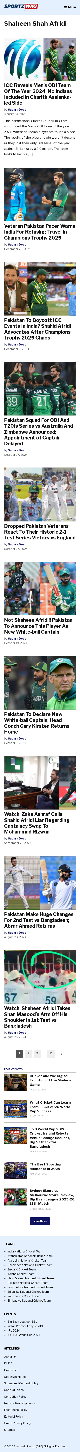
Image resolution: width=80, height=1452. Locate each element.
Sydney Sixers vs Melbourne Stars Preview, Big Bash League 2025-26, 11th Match (52, 1196)
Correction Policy (15, 1396)
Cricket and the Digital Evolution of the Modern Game (50, 1080)
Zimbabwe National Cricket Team (29, 1300)
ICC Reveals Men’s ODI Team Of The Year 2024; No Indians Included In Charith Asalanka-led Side (38, 94)
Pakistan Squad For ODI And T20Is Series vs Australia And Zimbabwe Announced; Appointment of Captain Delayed (38, 431)
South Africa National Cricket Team (30, 1287)
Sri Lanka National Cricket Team (28, 1291)
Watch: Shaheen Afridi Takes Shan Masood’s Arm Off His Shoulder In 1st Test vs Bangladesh (37, 1017)
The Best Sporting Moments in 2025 (46, 1166)
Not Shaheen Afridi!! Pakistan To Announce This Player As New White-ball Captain (38, 626)
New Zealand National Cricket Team (31, 1278)
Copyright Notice (15, 1377)
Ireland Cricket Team (21, 1274)
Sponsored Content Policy (21, 1383)
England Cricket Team (22, 1269)
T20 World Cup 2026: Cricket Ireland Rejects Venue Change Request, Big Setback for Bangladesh (50, 1137)
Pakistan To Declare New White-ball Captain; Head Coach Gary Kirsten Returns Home (37, 723)
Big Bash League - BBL (22, 1321)
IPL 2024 (14, 1330)
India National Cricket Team (25, 1251)
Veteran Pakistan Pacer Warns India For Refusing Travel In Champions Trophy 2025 (39, 232)
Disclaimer (11, 1370)
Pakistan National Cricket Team (28, 1283)
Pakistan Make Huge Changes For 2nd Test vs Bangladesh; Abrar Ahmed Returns (39, 920)
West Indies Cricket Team (24, 1296)
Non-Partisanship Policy (19, 1403)
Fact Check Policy (15, 1410)
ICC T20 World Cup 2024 (24, 1335)
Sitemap (9, 1430)
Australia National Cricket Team (28, 1260)
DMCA (8, 1363)
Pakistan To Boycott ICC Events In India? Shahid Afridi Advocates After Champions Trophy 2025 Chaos (37, 329)
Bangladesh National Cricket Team (30, 1265)
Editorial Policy (13, 1416)
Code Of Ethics (14, 1390)
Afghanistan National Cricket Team (30, 1256)
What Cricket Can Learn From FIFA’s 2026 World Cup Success (50, 1106)
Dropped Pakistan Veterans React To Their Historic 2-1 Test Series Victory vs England (40, 532)
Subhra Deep (17, 109)
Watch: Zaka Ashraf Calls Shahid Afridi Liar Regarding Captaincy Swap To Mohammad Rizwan (37, 823)
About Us (10, 1357)
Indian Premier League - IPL (26, 1326)
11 (51, 1053)
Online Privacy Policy (17, 1423)
